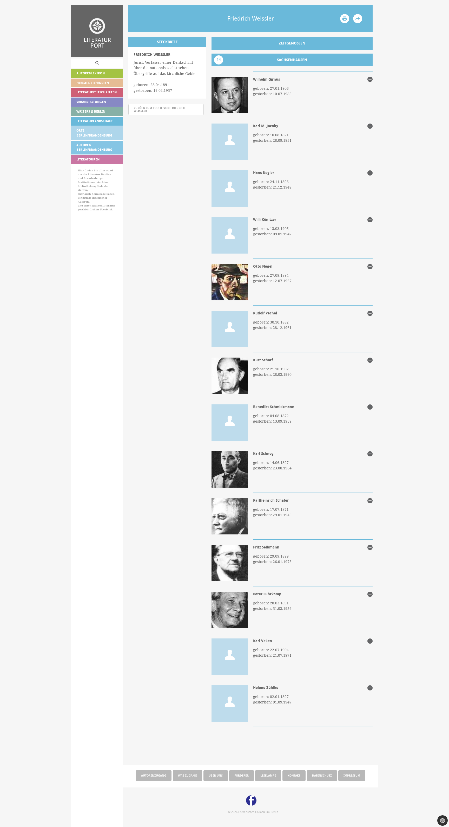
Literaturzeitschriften (96, 92)
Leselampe (268, 775)
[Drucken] (344, 18)
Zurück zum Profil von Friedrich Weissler (159, 109)
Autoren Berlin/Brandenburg (94, 147)
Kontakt (294, 775)
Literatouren (88, 159)
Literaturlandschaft (94, 121)
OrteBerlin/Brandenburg (94, 133)
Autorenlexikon (90, 73)
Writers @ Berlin (90, 111)
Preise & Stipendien (92, 83)
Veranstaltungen (91, 102)
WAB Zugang (187, 775)
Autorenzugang (153, 775)
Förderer (241, 775)
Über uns (216, 775)
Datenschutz (322, 775)
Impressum (352, 775)
